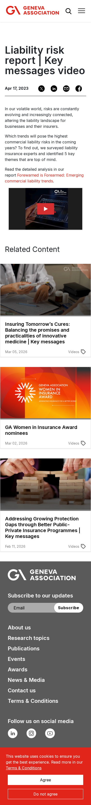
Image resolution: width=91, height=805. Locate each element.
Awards (17, 669)
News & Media (26, 680)
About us (19, 627)
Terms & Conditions (33, 701)
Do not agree (45, 794)
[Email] (64, 88)
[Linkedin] (52, 88)
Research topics (29, 638)
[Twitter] (40, 88)
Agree (45, 779)
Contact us (22, 690)
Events (16, 659)
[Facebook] (77, 88)
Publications (24, 648)
